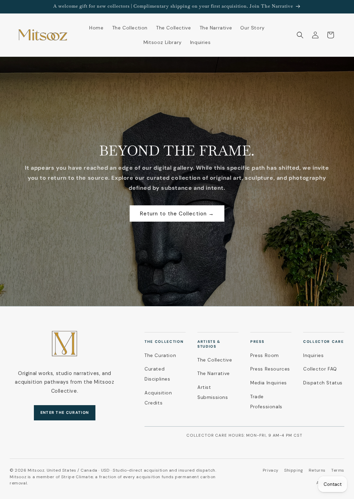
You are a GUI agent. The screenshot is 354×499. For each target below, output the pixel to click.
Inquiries (313, 355)
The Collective (214, 360)
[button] (300, 35)
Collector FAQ (320, 369)
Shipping (293, 470)
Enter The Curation (64, 412)
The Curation (160, 355)
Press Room (264, 355)
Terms (337, 470)
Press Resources (270, 369)
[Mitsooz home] (64, 343)
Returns (317, 470)
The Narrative (213, 373)
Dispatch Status (323, 383)
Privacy (271, 470)
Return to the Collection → (177, 213)
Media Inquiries (268, 383)
